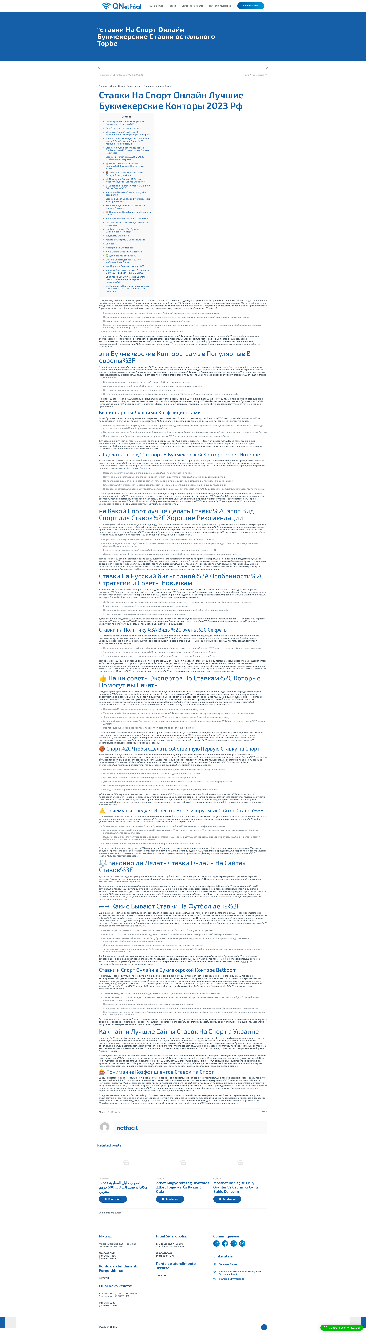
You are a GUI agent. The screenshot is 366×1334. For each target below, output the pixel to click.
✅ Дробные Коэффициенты (121, 255)
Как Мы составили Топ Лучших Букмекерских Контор (122, 230)
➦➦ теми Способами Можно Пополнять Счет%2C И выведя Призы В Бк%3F (127, 271)
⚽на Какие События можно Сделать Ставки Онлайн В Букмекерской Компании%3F (126, 279)
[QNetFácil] (121, 5)
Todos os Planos (228, 1264)
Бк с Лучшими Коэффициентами (123, 128)
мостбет (112, 377)
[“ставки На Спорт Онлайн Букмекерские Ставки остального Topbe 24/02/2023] (358, 1322)
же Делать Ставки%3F (118, 235)
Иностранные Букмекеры (120, 247)
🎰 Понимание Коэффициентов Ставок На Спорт (128, 213)
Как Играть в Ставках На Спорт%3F (125, 266)
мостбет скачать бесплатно (136, 468)
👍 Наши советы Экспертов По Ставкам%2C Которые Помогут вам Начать (125, 166)
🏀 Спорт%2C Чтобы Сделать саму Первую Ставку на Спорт (124, 173)
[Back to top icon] (264, 1327)
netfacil (120, 74)
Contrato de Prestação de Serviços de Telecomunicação (240, 1272)
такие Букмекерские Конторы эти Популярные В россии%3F (125, 122)
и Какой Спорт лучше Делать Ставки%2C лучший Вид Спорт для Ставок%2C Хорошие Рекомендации (128, 141)
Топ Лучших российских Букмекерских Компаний (127, 223)
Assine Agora (250, 5)
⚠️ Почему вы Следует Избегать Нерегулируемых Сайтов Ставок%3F (126, 180)
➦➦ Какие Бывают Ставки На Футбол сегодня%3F (126, 193)
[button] (341, 1328)
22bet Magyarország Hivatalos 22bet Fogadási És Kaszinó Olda (182, 1186)
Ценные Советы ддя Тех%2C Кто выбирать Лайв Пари (123, 260)
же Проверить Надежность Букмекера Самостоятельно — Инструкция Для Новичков (127, 288)
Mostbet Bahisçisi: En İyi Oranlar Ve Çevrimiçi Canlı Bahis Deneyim (235, 1186)
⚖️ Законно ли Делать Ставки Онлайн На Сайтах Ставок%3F (128, 186)
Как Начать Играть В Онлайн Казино (125, 239)
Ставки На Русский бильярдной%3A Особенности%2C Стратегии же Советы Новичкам (127, 150)
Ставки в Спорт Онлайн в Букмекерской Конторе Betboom (128, 200)
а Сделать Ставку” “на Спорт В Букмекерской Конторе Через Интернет (128, 133)
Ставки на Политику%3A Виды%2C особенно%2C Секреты (125, 158)
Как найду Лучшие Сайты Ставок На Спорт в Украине (125, 206)
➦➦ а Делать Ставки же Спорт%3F (124, 251)
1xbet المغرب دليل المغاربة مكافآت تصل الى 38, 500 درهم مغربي (123, 1186)
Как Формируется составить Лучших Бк (127, 218)
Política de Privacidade (231, 1278)
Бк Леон (110, 243)
